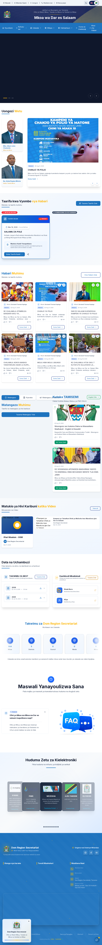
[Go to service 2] (45, 826)
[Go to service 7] (55, 826)
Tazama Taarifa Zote (89, 203)
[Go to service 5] (51, 826)
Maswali (7, 3)
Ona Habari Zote (90, 275)
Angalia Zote (92, 397)
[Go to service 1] (43, 826)
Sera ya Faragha (66, 934)
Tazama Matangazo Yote (25, 415)
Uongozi (35, 3)
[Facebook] (91, 852)
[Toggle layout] (28, 920)
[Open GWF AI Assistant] (97, 940)
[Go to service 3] (47, 826)
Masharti (80, 934)
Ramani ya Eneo (93, 934)
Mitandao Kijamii (21, 3)
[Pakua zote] (40, 588)
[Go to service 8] (58, 826)
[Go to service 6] (53, 826)
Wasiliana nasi (47, 3)
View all (95, 508)
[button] (25, 721)
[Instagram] (85, 852)
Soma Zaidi (34, 181)
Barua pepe (62, 3)
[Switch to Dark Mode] (86, 3)
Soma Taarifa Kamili (13, 254)
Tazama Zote (41, 577)
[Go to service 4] (49, 826)
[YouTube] (96, 852)
